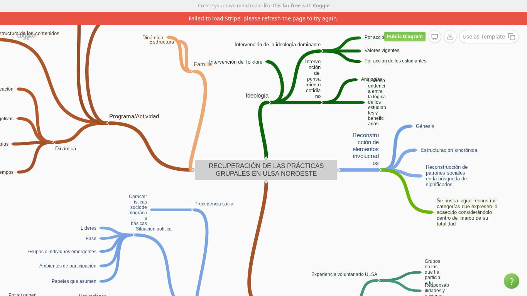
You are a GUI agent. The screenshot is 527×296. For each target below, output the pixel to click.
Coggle (321, 5)
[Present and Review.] (435, 37)
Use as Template (484, 36)
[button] (511, 281)
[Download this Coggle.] (450, 36)
